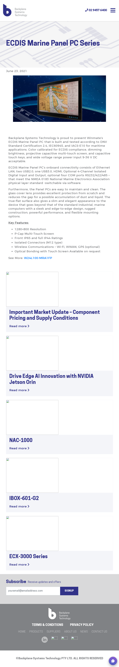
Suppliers (53, 632)
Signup (69, 591)
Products (36, 632)
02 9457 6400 (97, 10)
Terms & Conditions (47, 625)
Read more (18, 326)
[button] (112, 660)
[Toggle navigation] (112, 11)
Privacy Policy (82, 625)
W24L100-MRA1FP (38, 258)
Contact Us (99, 632)
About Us (70, 632)
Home (22, 632)
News (84, 632)
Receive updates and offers (33, 582)
